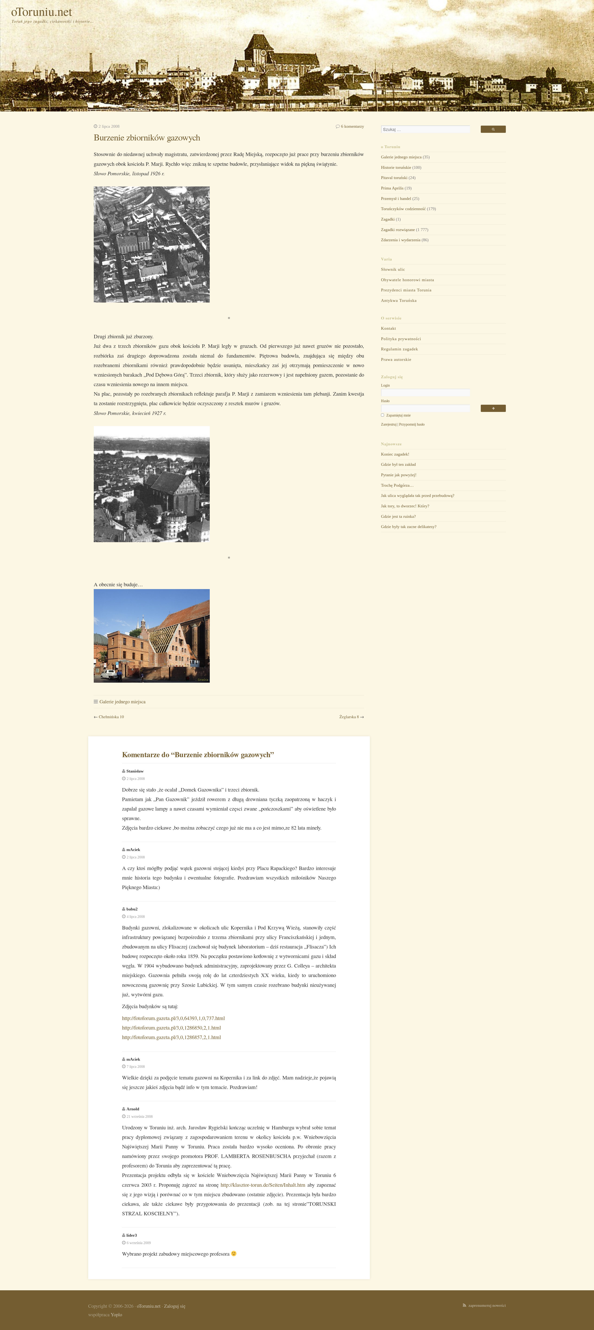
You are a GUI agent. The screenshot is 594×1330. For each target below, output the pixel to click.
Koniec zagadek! (395, 454)
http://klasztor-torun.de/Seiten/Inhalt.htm (263, 1184)
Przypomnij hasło (412, 424)
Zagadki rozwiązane (398, 229)
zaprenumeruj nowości (486, 1305)
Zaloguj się (174, 1306)
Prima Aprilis (392, 188)
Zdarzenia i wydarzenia (400, 240)
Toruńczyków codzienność (403, 208)
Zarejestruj (389, 424)
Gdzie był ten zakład (398, 464)
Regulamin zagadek (399, 349)
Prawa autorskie (396, 359)
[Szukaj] (493, 129)
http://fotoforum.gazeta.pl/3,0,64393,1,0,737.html (173, 1017)
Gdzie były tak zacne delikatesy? (408, 526)
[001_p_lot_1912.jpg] (152, 300)
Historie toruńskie (396, 167)
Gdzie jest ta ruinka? (398, 516)
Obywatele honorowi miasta (407, 279)
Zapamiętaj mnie (398, 415)
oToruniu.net (41, 11)
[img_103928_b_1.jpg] (152, 680)
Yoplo (116, 1314)
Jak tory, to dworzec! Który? (405, 506)
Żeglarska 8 (349, 716)
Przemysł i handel (396, 198)
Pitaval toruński (394, 177)
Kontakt (388, 328)
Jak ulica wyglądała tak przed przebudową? (417, 495)
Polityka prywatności (401, 338)
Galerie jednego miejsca (122, 701)
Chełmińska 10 (111, 716)
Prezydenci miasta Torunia (406, 290)
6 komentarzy (352, 126)
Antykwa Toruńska (399, 300)
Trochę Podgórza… (397, 485)
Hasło (385, 401)
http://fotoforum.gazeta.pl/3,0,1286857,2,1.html (171, 1036)
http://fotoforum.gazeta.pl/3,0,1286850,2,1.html (171, 1027)
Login (385, 385)
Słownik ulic (393, 269)
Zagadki (388, 219)
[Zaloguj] (493, 408)
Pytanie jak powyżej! (398, 475)
